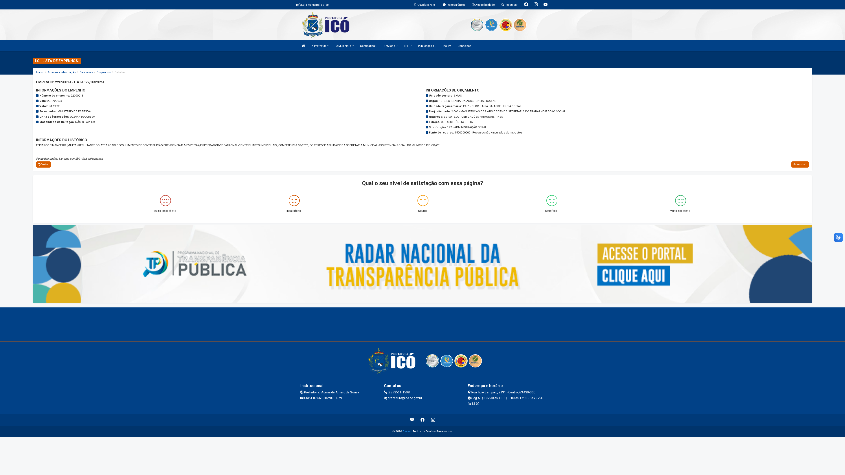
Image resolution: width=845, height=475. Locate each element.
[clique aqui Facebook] (422, 420)
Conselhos (465, 46)
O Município (344, 46)
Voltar (45, 164)
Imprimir (801, 164)
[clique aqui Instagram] (433, 420)
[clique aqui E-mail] (412, 420)
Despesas (86, 72)
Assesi (406, 431)
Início (39, 72)
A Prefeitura (319, 46)
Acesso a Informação (62, 72)
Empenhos (104, 72)
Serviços (390, 46)
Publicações (426, 46)
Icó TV (447, 46)
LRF (407, 46)
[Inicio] (303, 45)
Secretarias (367, 46)
